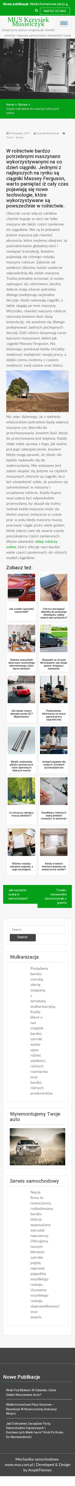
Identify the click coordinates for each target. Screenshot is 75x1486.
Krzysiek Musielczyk (47, 133)
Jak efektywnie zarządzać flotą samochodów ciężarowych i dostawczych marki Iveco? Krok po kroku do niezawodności (34, 1430)
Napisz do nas (55, 11)
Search (22, 937)
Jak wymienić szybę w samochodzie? (18, 894)
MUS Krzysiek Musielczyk (28, 22)
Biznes (20, 137)
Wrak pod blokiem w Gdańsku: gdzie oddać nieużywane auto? (31, 1392)
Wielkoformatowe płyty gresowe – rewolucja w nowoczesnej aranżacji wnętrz (31, 1409)
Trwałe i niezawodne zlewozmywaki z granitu (56, 896)
